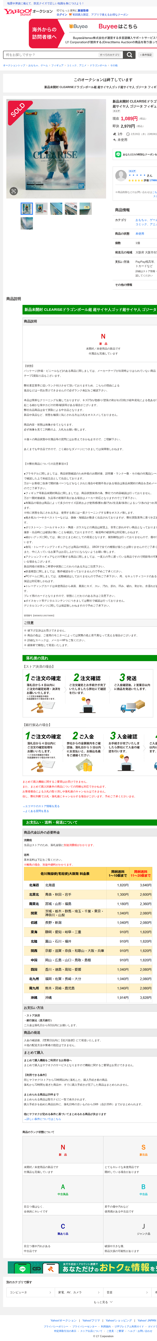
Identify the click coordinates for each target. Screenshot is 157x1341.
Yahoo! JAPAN (147, 1320)
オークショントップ (14, 65)
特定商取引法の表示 (65, 1331)
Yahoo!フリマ (91, 1320)
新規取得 (83, 10)
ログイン (62, 14)
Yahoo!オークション (63, 1320)
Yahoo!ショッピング (119, 1320)
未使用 (140, 233)
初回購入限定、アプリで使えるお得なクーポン (100, 14)
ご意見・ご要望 (115, 1331)
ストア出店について (91, 1331)
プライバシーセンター (84, 1326)
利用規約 (106, 1326)
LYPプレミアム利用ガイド (129, 1326)
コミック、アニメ (76, 65)
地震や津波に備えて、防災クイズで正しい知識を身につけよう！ (45, 3)
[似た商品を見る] (14, 191)
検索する (129, 55)
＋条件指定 (146, 54)
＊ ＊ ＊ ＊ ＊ (137, 175)
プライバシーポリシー (56, 1326)
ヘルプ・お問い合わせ (140, 1331)
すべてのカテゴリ (110, 54)
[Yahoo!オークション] (29, 10)
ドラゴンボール (98, 65)
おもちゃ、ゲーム (38, 65)
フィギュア (57, 65)
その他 (114, 65)
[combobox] (51, 54)
